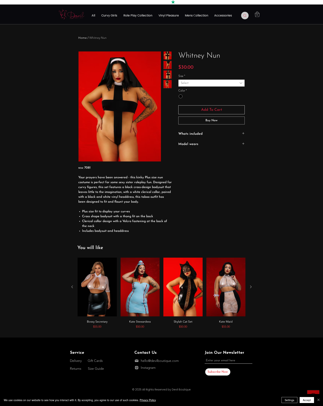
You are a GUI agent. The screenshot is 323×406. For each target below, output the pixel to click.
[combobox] (211, 83)
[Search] (245, 15)
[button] (257, 14)
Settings (289, 400)
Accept (307, 400)
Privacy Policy (148, 400)
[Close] (318, 400)
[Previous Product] (72, 287)
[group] (161, 293)
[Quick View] (97, 287)
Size (181, 76)
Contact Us (145, 353)
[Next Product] (251, 287)
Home (82, 37)
